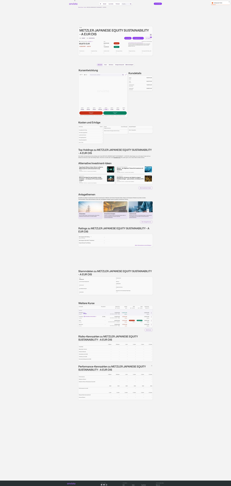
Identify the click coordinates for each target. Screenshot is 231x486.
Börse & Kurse (80, 7)
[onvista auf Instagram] (106, 485)
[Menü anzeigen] (100, 4)
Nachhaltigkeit (130, 64)
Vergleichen (137, 38)
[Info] (151, 51)
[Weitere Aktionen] (151, 313)
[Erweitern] (142, 38)
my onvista (111, 4)
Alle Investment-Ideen (145, 188)
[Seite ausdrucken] (151, 35)
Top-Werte (143, 485)
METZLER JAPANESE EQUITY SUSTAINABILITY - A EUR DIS (96, 7)
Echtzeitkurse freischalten (90, 316)
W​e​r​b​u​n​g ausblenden (126, 16)
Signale (149, 38)
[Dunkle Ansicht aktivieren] (74, 0)
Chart (105, 64)
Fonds (85, 7)
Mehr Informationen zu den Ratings (143, 245)
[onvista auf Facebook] (101, 485)
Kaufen (116, 46)
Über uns (158, 485)
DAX (124, 485)
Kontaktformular (117, 157)
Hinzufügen (128, 38)
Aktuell (104, 4)
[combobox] (106, 74)
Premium (118, 4)
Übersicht (100, 64)
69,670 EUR (132, 320)
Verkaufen (116, 43)
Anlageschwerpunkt (119, 64)
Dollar (133, 485)
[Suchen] (131, 4)
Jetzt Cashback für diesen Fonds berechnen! (135, 42)
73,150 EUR (139, 320)
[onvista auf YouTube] (104, 485)
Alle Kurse (111, 64)
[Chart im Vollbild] (126, 74)
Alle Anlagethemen (146, 222)
